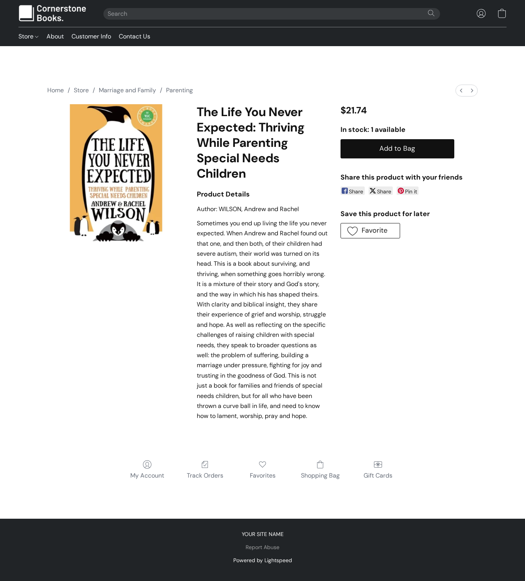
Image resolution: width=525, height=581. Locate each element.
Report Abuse (262, 547)
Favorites (263, 475)
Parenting (179, 90)
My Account (147, 475)
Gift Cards (378, 475)
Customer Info (91, 36)
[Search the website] (431, 13)
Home (55, 90)
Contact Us (134, 36)
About (55, 36)
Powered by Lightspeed (262, 560)
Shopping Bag (320, 475)
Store (26, 36)
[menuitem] (461, 90)
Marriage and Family (127, 90)
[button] (53, 13)
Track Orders (205, 475)
